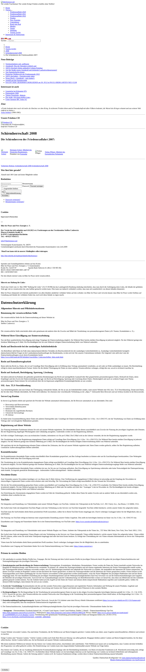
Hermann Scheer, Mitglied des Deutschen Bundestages (21, 151)
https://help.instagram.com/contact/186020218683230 (66, 613)
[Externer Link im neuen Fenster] (5, 154)
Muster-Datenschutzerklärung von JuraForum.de (127, 660)
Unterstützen (14, 22)
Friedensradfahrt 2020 (18, 12)
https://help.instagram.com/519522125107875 (19, 613)
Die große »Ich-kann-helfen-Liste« (17, 97)
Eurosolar (23, 154)
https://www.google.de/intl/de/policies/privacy (92, 522)
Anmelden (5, 196)
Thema (7, 10)
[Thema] (11, 10)
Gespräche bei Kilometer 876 (16, 91)
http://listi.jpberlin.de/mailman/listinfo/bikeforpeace (19, 256)
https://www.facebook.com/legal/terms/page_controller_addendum (26, 617)
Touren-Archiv (15, 32)
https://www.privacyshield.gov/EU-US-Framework (121, 600)
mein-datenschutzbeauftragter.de (133, 658)
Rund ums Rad (15, 24)
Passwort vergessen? (12, 200)
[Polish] (8, 38)
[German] (6, 38)
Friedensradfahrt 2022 (18, 16)
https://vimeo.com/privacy (83, 546)
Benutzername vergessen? (14, 202)
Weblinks (13, 30)
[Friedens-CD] (6, 122)
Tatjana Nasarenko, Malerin (15, 95)
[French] (4, 38)
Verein (12, 28)
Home (7, 8)
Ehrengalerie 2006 (12, 93)
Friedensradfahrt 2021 (18, 14)
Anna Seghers (6, 112)
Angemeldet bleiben (11, 189)
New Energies (15, 20)
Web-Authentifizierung (13, 193)
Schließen (5, 670)
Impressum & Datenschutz (15, 35)
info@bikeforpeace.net (9, 241)
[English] (2, 38)
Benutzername (27, 184)
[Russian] (10, 38)
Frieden (13, 18)
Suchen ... (4, 41)
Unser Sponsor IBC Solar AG (16, 99)
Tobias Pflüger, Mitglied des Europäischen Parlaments (55, 153)
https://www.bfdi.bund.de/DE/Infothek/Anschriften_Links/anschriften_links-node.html (32, 357)
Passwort (25, 186)
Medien (13, 26)
